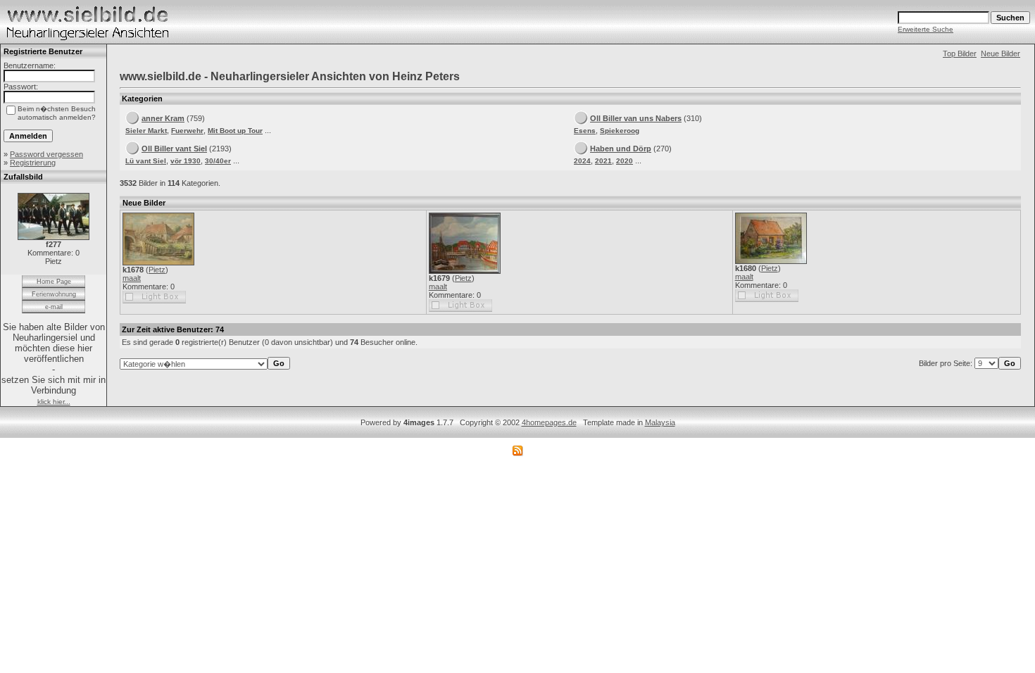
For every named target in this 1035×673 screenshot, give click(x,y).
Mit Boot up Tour (235, 130)
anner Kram (163, 118)
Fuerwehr (187, 130)
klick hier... (53, 401)
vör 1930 (185, 161)
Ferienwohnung (54, 294)
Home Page (54, 281)
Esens (585, 130)
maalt (132, 278)
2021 (603, 161)
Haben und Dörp (620, 148)
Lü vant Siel (145, 161)
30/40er (218, 161)
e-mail (54, 306)
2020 (624, 161)
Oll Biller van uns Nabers (636, 118)
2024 (582, 161)
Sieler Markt (146, 130)
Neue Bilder (1000, 53)
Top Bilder (960, 53)
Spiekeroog (619, 130)
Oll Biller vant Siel (174, 148)
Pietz (157, 269)
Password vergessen (46, 154)
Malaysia (660, 422)
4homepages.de (549, 422)
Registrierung (33, 162)
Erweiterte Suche (925, 29)
